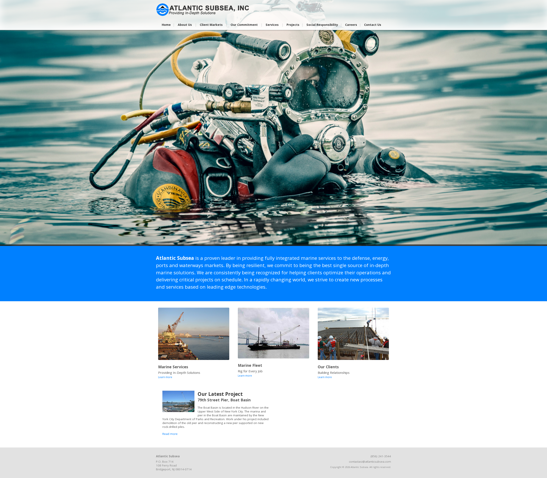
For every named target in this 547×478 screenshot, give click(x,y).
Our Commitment (244, 25)
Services (272, 25)
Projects (293, 25)
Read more (170, 434)
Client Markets (211, 25)
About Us (185, 25)
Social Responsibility (322, 25)
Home (166, 25)
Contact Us (372, 25)
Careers (351, 25)
